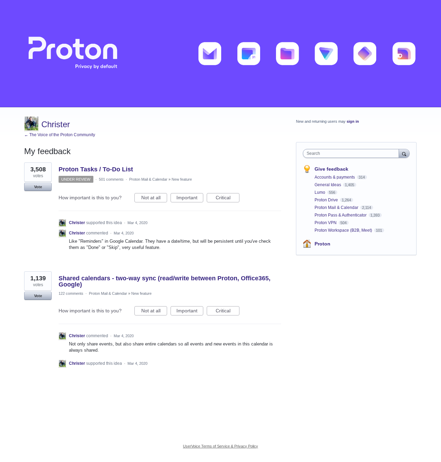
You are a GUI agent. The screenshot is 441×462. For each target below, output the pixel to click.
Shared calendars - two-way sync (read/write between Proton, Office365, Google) (164, 281)
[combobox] (352, 153)
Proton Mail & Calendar (148, 179)
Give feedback (331, 169)
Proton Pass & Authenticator (341, 215)
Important (189, 198)
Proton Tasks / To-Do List (96, 169)
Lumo (320, 192)
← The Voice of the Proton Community (59, 134)
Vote (38, 187)
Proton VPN (326, 222)
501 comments (111, 179)
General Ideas (328, 184)
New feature (182, 179)
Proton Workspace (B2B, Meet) (344, 230)
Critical (227, 198)
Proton (322, 244)
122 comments (71, 293)
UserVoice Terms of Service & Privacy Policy (220, 446)
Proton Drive (327, 200)
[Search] (404, 153)
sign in (353, 121)
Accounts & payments (335, 177)
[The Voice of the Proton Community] (220, 54)
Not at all (154, 198)
